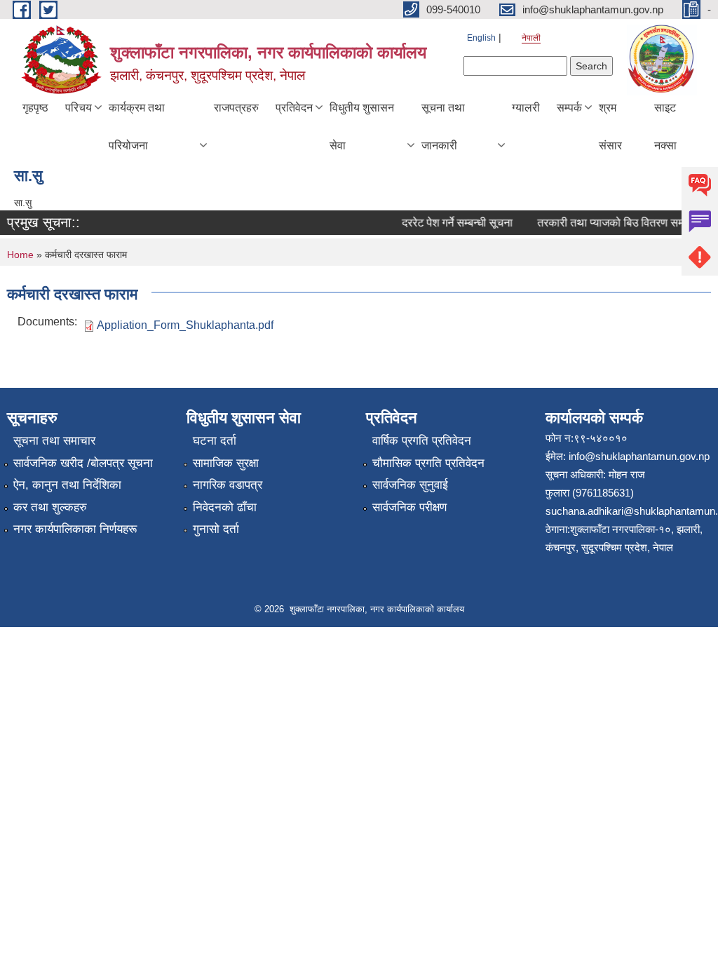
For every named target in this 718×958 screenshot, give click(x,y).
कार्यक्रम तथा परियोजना (137, 126)
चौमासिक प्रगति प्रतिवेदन (428, 463)
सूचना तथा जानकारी (443, 126)
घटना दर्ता (214, 440)
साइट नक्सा (665, 126)
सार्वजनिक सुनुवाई (410, 485)
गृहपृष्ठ (35, 108)
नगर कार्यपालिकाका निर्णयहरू (75, 529)
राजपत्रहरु (236, 108)
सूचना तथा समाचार (54, 440)
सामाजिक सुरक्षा (226, 463)
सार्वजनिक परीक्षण (409, 507)
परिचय (78, 108)
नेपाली (531, 38)
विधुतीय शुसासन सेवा (362, 126)
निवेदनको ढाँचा (225, 507)
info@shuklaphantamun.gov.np (639, 456)
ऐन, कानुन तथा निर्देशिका (67, 485)
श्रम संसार (610, 126)
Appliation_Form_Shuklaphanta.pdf (185, 325)
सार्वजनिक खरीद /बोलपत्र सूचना (83, 463)
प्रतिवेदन (294, 108)
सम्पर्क (569, 108)
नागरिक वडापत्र (227, 485)
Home (20, 254)
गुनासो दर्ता (216, 529)
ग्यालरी (526, 108)
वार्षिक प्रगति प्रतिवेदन (421, 440)
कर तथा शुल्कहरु (50, 507)
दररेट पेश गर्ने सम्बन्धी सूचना (451, 223)
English (481, 38)
